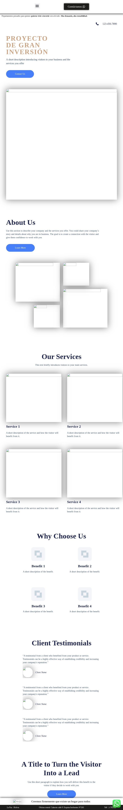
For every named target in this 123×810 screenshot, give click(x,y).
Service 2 (74, 426)
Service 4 (74, 502)
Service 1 (13, 426)
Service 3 (13, 502)
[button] (37, 5)
